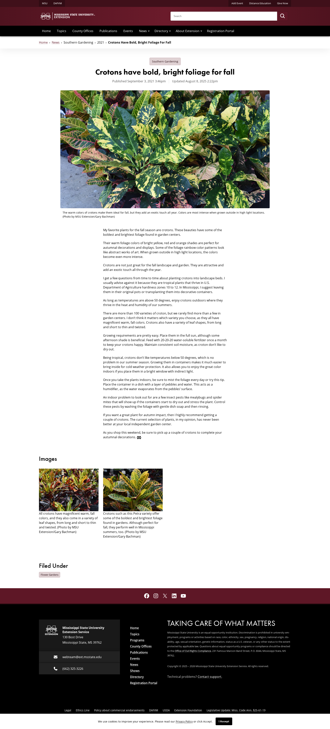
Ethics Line (83, 710)
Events (128, 31)
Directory (161, 31)
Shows (135, 671)
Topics (61, 31)
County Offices (82, 31)
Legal (68, 710)
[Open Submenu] (149, 31)
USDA (166, 710)
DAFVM (57, 3)
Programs (137, 640)
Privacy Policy (184, 721)
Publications (108, 31)
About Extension (187, 31)
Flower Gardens (49, 574)
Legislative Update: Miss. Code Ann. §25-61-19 (236, 710)
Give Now (282, 3)
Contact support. (210, 677)
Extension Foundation (188, 710)
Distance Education (260, 3)
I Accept (224, 721)
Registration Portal (220, 31)
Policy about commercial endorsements (119, 710)
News (143, 31)
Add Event (237, 3)
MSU (44, 3)
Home (46, 31)
